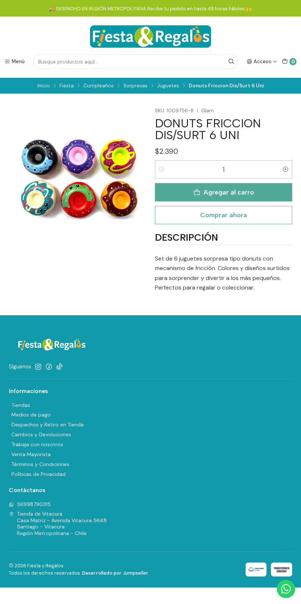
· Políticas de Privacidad (37, 474)
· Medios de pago (30, 414)
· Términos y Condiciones (39, 464)
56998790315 (34, 504)
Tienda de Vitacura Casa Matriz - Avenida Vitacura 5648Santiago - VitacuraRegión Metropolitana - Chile (62, 523)
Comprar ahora (223, 215)
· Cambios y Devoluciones (40, 434)
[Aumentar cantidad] (285, 169)
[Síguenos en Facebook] (48, 366)
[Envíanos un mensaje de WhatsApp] (286, 589)
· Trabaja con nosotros (36, 444)
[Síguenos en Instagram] (38, 366)
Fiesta (66, 85)
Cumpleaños (98, 85)
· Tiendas (19, 405)
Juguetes (168, 85)
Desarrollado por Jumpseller (115, 573)
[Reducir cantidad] (161, 169)
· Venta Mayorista (30, 454)
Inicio (43, 85)
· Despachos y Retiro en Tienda (46, 424)
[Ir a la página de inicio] (150, 36)
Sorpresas (135, 85)
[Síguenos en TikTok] (59, 366)
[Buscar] (231, 61)
